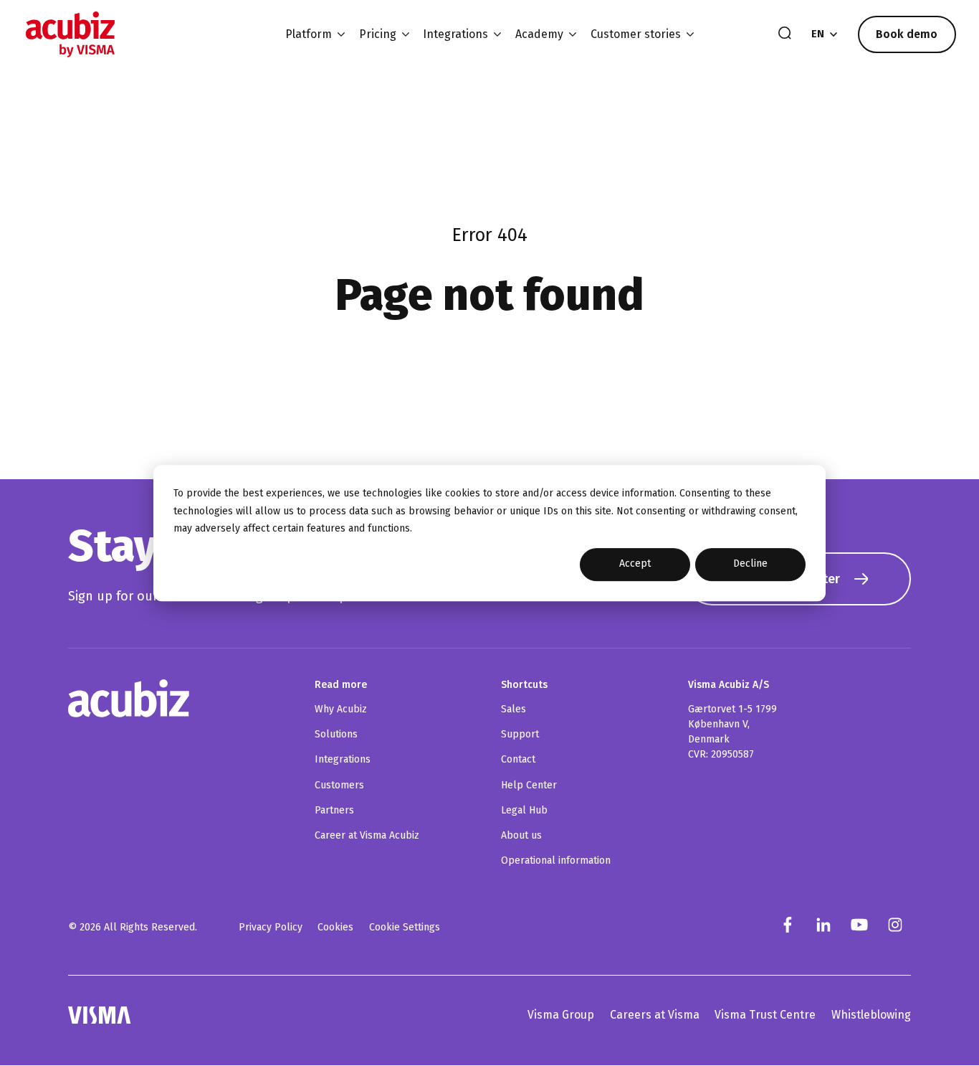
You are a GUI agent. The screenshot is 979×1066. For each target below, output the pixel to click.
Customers (339, 785)
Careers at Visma (654, 1015)
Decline (750, 564)
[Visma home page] (99, 1015)
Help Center (529, 785)
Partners (334, 810)
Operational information (556, 860)
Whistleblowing (871, 1015)
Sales (513, 709)
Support (520, 734)
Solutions (336, 734)
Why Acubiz (341, 709)
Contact (518, 759)
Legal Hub (524, 810)
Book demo (906, 34)
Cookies (335, 927)
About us (521, 835)
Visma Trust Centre (765, 1015)
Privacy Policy (270, 927)
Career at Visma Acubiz (367, 835)
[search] (785, 34)
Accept (635, 564)
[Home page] (70, 34)
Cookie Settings (404, 927)
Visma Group (560, 1015)
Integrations (343, 759)
